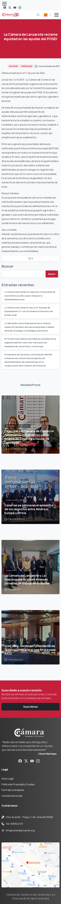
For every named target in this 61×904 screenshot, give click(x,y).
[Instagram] (20, 7)
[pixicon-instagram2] (38, 761)
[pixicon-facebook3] (20, 761)
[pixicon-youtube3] (32, 761)
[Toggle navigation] (4, 3)
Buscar (7, 266)
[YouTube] (14, 7)
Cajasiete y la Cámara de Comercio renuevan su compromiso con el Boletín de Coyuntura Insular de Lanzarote (29, 436)
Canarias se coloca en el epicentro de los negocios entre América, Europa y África (28, 509)
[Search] (38, 14)
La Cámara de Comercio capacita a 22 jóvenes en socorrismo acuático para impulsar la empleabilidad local (29, 295)
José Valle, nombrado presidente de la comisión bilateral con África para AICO (29, 649)
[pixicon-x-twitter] (26, 761)
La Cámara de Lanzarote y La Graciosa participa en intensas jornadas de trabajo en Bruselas (26, 579)
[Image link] (30, 865)
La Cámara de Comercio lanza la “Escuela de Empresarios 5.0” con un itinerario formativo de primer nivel (28, 311)
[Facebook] (4, 7)
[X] (9, 7)
